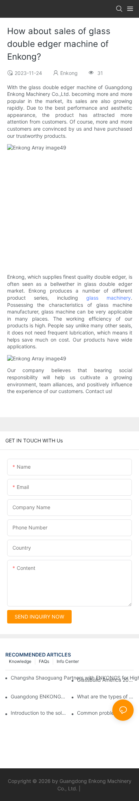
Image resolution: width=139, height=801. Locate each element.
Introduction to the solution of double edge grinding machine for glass (39, 713)
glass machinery (108, 298)
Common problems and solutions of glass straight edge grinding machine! (105, 713)
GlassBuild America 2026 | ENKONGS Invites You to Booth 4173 (105, 680)
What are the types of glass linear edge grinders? (105, 696)
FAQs (44, 661)
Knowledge (20, 661)
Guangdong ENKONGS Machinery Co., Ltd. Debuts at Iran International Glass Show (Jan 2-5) (39, 696)
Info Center (68, 661)
